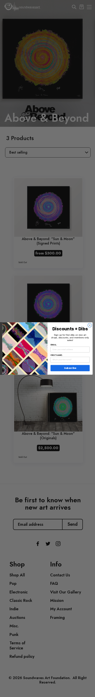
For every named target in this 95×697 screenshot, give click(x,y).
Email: (54, 345)
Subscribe (70, 368)
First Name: (57, 355)
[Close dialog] (90, 325)
